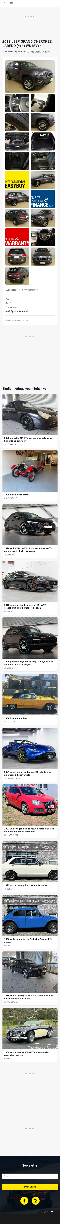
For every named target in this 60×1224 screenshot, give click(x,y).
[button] (17, 103)
